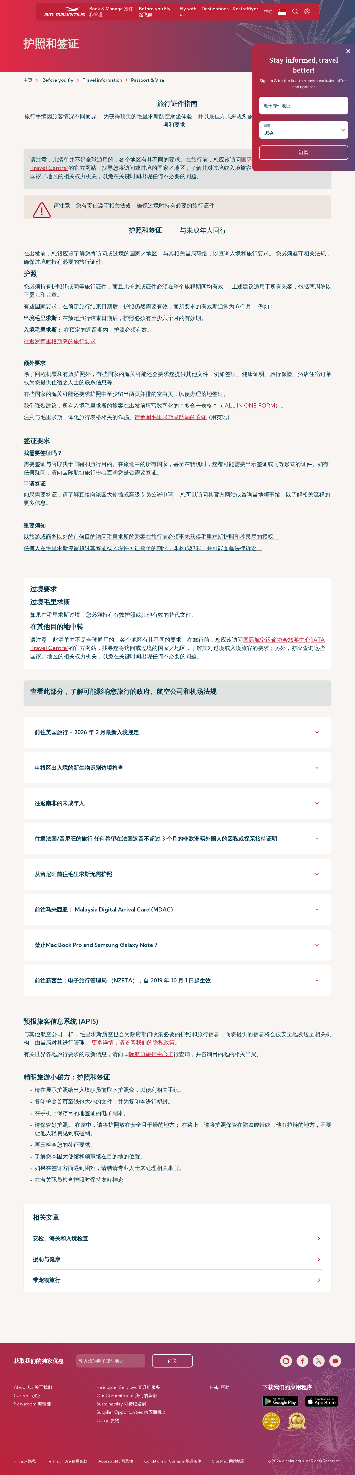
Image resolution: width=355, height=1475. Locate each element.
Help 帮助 (220, 1387)
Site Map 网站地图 (228, 1461)
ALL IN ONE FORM (250, 405)
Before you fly (57, 80)
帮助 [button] (268, 11)
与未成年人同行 (203, 230)
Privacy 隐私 (25, 1461)
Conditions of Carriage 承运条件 (172, 1461)
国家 (266, 126)
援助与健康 (46, 1259)
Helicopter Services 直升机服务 (128, 1387)
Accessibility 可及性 (115, 1461)
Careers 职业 (27, 1395)
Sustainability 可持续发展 (121, 1404)
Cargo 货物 (108, 1420)
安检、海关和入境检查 (60, 1238)
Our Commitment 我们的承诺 (127, 1395)
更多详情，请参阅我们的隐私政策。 (136, 1042)
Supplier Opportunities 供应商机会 (131, 1412)
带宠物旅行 (46, 1279)
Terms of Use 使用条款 (67, 1461)
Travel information (102, 80)
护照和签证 (145, 230)
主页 (28, 80)
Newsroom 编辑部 (32, 1404)
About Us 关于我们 (33, 1387)
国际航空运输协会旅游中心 (276, 639)
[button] (282, 11)
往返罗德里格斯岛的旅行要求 (60, 341)
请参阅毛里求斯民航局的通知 (171, 417)
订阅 (173, 1361)
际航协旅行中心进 (151, 1054)
